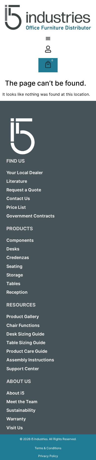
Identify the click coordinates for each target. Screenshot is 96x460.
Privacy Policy (48, 456)
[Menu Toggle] (48, 38)
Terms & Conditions (48, 448)
